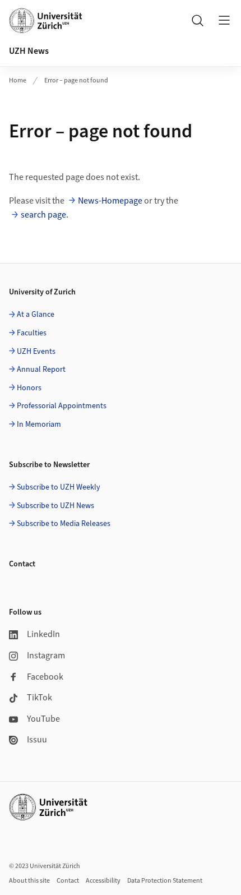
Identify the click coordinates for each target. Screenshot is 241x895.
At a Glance (35, 314)
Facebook (45, 677)
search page (43, 215)
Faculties (32, 333)
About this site (29, 880)
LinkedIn (43, 634)
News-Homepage (110, 201)
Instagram (46, 655)
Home (17, 80)
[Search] (197, 20)
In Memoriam (39, 424)
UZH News (29, 51)
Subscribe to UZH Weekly (58, 487)
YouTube (43, 719)
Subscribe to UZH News (55, 505)
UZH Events (36, 351)
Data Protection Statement (164, 880)
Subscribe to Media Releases (63, 523)
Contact (68, 880)
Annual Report (41, 369)
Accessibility (103, 880)
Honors (29, 388)
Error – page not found (76, 80)
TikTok (39, 697)
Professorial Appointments (61, 406)
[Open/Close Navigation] (224, 20)
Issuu (37, 739)
